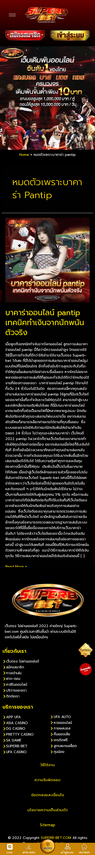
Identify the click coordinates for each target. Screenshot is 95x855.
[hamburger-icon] (12, 15)
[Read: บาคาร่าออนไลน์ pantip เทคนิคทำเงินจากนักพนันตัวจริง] (47, 260)
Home (24, 154)
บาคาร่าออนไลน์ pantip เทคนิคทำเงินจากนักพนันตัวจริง (44, 322)
